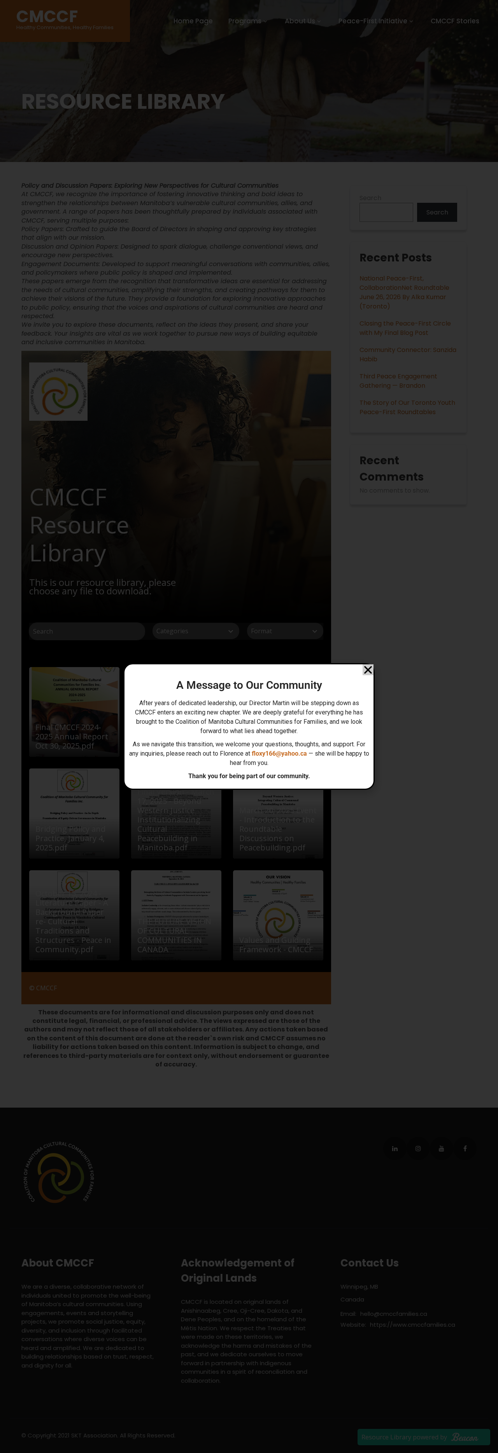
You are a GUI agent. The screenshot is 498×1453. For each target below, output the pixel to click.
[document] (249, 726)
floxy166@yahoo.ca (279, 753)
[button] (368, 669)
